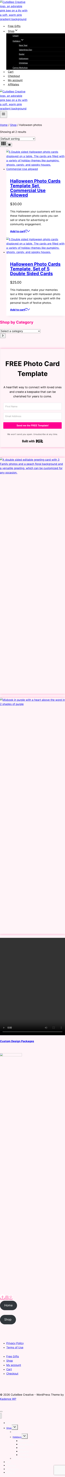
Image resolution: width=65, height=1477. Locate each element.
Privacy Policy (15, 1343)
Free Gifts (14, 26)
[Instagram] (7, 1298)
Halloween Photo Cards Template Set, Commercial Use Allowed (35, 188)
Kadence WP (8, 1399)
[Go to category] (3, 335)
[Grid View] (3, 144)
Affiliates (13, 84)
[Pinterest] (11, 1298)
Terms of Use (14, 1347)
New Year (23, 45)
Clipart (15, 35)
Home (8, 1305)
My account (15, 80)
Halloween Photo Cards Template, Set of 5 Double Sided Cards (35, 268)
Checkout (14, 76)
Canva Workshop (20, 67)
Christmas (23, 63)
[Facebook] (2, 1298)
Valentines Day (25, 49)
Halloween (23, 58)
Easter (21, 54)
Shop (8, 1319)
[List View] (9, 145)
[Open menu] (3, 114)
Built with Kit (32, 441)
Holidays (17, 1437)
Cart (10, 71)
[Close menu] (1, 1415)
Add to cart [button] (17, 231)
